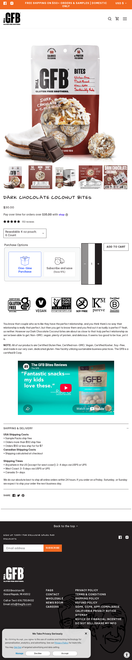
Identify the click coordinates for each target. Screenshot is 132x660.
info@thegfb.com (21, 604)
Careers (52, 606)
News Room (54, 602)
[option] (15, 177)
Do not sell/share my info (96, 623)
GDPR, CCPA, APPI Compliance (97, 606)
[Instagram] (11, 3)
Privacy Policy (86, 590)
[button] (12, 221)
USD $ (120, 3)
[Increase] (98, 263)
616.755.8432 (26, 600)
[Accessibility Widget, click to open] (126, 654)
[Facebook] (5, 3)
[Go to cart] (117, 18)
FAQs (49, 590)
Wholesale (54, 598)
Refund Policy (86, 602)
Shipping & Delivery (18, 428)
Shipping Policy (87, 598)
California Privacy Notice (95, 611)
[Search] (109, 18)
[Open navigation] (125, 18)
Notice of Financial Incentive (98, 619)
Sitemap (81, 615)
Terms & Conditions (90, 594)
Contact (52, 594)
